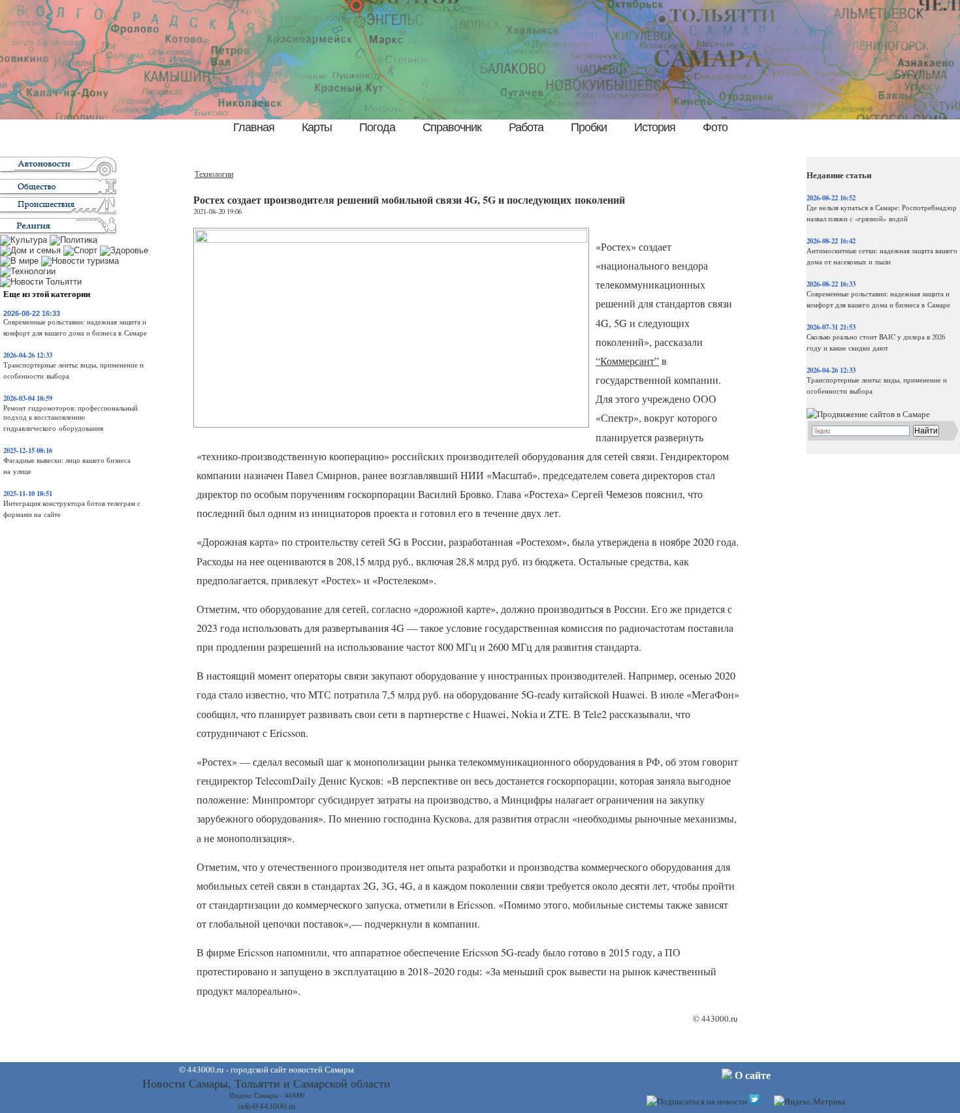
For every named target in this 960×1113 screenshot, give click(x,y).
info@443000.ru (267, 1106)
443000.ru (719, 1018)
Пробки (589, 127)
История (654, 127)
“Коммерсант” (627, 361)
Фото (715, 127)
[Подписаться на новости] (697, 1101)
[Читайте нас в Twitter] (754, 1101)
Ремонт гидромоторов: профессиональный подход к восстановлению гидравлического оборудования (70, 418)
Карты (317, 127)
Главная (253, 127)
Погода (377, 127)
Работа (526, 127)
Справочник (452, 127)
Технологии (214, 174)
